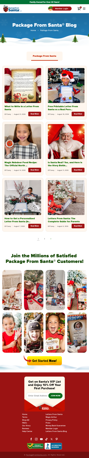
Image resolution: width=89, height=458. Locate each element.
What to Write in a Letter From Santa (22, 108)
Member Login (52, 428)
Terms (24, 417)
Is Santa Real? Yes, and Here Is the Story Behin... (65, 164)
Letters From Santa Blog (56, 431)
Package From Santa (49, 30)
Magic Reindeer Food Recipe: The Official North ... (21, 164)
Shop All (25, 420)
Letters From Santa (54, 414)
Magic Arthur (51, 417)
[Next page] (50, 238)
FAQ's (24, 423)
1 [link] (38, 238)
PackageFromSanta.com (36, 455)
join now (55, 396)
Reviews (25, 428)
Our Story (26, 426)
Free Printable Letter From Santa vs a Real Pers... (63, 108)
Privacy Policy (51, 420)
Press (48, 423)
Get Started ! (44, 361)
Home (33, 30)
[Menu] (84, 8)
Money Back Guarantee (55, 426)
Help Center (27, 431)
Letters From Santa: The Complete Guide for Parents (64, 220)
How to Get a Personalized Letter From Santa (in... (20, 220)
